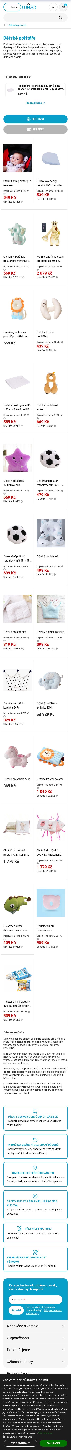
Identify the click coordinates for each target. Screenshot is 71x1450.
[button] (35, 1437)
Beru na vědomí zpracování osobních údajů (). (44, 1310)
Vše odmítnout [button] (20, 1443)
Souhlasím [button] (53, 1443)
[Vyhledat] (60, 18)
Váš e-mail (18, 1299)
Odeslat (16, 1310)
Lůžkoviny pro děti (17, 25)
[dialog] (35, 1412)
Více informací (45, 1432)
